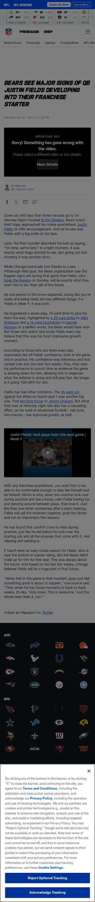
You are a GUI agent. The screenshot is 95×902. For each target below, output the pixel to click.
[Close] (88, 771)
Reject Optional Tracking (47, 878)
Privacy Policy (41, 798)
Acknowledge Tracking (47, 892)
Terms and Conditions (40, 788)
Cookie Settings (50, 867)
